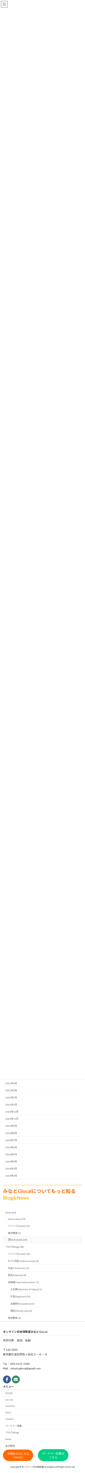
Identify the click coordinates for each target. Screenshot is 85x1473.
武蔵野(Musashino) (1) (22, 1303)
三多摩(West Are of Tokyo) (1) (26, 1289)
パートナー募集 (13, 1425)
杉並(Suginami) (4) (20, 1296)
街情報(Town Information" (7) (23, 1282)
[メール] (16, 1379)
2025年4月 (11, 1083)
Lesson (9, 1399)
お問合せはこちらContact (18, 1455)
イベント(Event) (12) (19, 1225)
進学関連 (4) (14, 1317)
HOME (9, 1393)
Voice (8, 1412)
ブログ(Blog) (12, 1432)
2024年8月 (11, 1133)
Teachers (10, 1406)
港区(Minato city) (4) (21, 1310)
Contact (9, 1418)
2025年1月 (11, 1104)
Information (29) (17, 1219)
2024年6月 (11, 1147)
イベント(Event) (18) (19, 1253)
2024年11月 (11, 1119)
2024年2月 (11, 1175)
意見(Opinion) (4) (17, 1275)
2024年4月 (11, 1161)
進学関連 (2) (14, 1233)
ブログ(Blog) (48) (14, 1246)
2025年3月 (11, 1090)
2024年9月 (11, 1126)
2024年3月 (11, 1168)
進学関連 (10, 1445)
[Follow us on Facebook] (7, 1379)
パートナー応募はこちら (53, 1455)
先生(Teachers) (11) (18, 1268)
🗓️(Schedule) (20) (17, 1239)
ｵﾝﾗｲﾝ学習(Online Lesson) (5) (23, 1261)
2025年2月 (11, 1097)
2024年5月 (11, 1154)
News (8, 1439)
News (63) (10, 1212)
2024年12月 (11, 1111)
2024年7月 (11, 1140)
